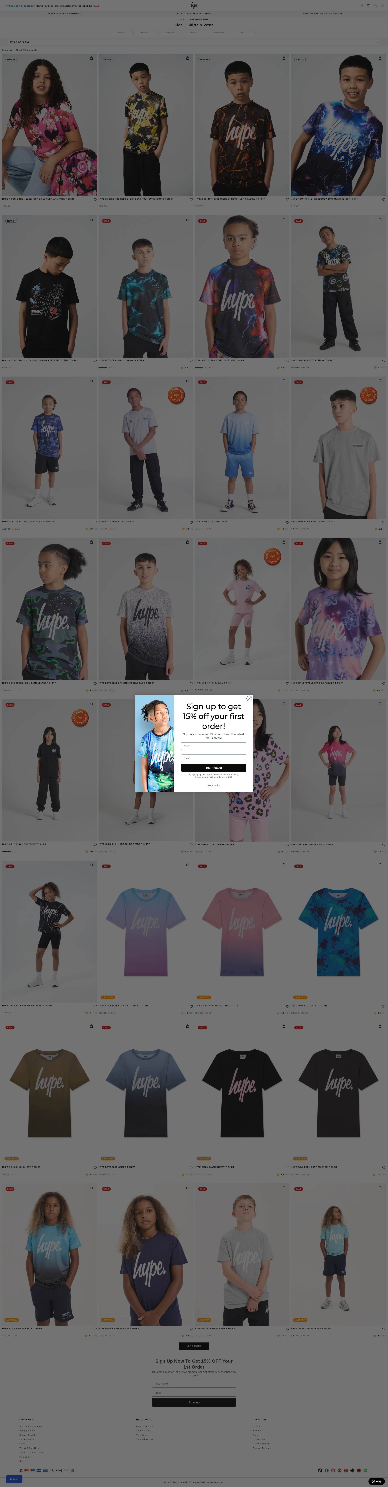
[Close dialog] (249, 698)
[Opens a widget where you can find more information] (376, 1481)
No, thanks (213, 785)
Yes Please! (213, 767)
